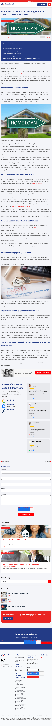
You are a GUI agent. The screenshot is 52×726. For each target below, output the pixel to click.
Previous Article (5, 461)
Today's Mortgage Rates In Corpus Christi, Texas (20, 708)
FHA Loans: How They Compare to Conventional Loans (21, 564)
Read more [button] (31, 394)
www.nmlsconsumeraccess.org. (35, 722)
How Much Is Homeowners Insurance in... (18, 600)
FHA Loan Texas (6, 528)
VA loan (36, 228)
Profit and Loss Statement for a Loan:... (18, 593)
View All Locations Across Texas (20, 675)
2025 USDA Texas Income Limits (16, 606)
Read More (10, 595)
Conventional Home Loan (8, 20)
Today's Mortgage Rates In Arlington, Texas (19, 682)
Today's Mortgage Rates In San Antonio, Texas (20, 701)
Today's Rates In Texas (20, 679)
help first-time (22, 74)
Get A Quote (42, 4)
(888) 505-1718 (33, 1)
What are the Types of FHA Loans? (14, 540)
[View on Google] (30, 385)
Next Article (48, 461)
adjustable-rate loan (43, 320)
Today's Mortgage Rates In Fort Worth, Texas (19, 694)
